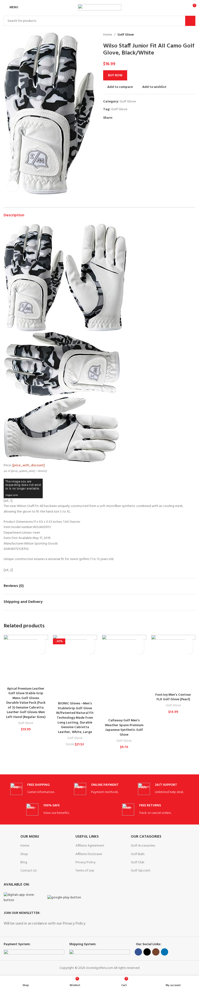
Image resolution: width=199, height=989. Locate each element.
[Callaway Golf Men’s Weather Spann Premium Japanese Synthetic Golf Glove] (124, 675)
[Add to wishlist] (41, 641)
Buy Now (115, 75)
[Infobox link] (35, 789)
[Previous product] (181, 35)
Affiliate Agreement (89, 846)
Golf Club (137, 862)
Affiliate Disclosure (88, 854)
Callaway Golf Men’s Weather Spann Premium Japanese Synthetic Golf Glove (124, 728)
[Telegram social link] (138, 118)
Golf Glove (125, 35)
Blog (23, 862)
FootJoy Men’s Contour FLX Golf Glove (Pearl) (173, 697)
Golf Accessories (143, 846)
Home (107, 35)
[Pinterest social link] (127, 118)
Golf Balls (137, 854)
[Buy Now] (41, 650)
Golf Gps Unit (140, 870)
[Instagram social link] (155, 952)
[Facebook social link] (115, 118)
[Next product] (192, 35)
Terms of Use (84, 870)
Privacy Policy (85, 862)
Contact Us (28, 870)
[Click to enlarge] (12, 185)
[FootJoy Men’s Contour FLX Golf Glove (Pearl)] (173, 662)
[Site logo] (99, 7)
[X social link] (121, 118)
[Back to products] (187, 35)
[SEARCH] (190, 21)
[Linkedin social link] (132, 118)
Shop (24, 854)
